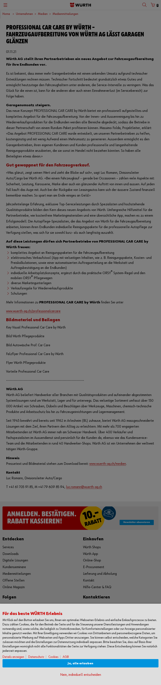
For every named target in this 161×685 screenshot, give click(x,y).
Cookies (53, 656)
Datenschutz (36, 656)
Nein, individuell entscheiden (80, 675)
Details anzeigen (13, 656)
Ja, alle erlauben (80, 663)
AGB (66, 656)
